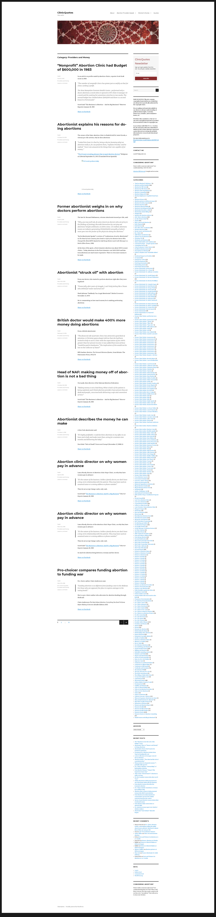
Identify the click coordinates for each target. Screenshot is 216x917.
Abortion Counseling (140, 192)
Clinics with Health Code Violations (144, 242)
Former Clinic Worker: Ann (142, 330)
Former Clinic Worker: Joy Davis (143, 390)
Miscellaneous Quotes (141, 517)
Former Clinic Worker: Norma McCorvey (146, 441)
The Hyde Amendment (141, 673)
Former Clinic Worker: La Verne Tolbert (145, 408)
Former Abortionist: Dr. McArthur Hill (145, 295)
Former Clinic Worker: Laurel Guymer (145, 410)
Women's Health (139, 707)
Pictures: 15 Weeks (140, 565)
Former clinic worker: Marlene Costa (145, 429)
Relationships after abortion (142, 632)
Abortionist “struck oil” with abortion (90, 272)
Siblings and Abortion (141, 650)
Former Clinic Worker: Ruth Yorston (144, 450)
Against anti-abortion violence (143, 215)
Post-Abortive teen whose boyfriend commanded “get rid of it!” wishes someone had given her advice (144, 796)
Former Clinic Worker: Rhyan (143, 447)
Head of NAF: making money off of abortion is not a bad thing (92, 374)
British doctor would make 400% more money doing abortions (91, 322)
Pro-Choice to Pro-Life (141, 609)
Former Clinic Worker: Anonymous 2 (145, 341)
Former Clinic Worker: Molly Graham (145, 434)
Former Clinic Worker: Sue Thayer (144, 459)
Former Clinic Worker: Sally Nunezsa (145, 452)
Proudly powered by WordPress (74, 906)
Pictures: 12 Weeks (140, 560)
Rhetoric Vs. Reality (140, 641)
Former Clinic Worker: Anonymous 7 (145, 349)
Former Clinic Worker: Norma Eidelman (146, 440)
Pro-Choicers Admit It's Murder (143, 611)
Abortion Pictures (139, 199)
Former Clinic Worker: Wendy (143, 470)
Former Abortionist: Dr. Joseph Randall (145, 291)
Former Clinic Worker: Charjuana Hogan (146, 367)
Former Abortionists (140, 311)
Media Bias (138, 510)
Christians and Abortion (141, 240)
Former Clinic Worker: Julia (142, 397)
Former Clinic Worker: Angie (142, 328)
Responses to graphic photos (143, 636)
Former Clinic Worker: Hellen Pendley (145, 378)
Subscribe (146, 78)
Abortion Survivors (140, 204)
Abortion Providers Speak (125, 13)
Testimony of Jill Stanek (141, 666)
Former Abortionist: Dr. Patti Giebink (145, 296)
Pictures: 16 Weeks (140, 567)
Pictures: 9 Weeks (139, 583)
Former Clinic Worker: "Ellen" (143, 323)
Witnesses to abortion (141, 703)
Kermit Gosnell (139, 498)
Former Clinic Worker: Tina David (144, 464)
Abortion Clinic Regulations (142, 190)
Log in (136, 870)
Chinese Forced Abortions (142, 236)
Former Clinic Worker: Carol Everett (144, 364)
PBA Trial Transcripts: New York (143, 540)
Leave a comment (62, 83)
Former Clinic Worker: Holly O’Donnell (145, 380)
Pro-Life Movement (140, 616)
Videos (136, 693)
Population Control (140, 592)
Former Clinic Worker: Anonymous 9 (145, 353)
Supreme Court (139, 661)
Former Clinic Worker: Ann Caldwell (144, 332)
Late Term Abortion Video (142, 500)
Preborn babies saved (141, 593)
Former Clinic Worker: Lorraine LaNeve (145, 417)
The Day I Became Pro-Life (142, 671)
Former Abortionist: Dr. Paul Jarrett (144, 298)
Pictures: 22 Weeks (140, 574)
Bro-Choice (138, 233)
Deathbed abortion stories (142, 249)
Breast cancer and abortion (142, 231)
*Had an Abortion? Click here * (143, 183)
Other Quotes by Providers (142, 533)
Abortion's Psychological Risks (143, 208)
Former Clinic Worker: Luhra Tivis (144, 418)
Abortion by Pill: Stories (141, 189)
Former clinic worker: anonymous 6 (144, 348)
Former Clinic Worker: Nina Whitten (144, 438)
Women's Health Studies (141, 710)
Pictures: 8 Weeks (139, 581)
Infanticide (138, 489)
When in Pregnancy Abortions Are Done (146, 698)
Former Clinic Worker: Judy (142, 395)
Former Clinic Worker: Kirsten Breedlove (146, 404)
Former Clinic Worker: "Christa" (143, 321)
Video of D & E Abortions (141, 691)
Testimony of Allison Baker (142, 664)
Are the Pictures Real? (141, 219)
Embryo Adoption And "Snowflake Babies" (146, 252)
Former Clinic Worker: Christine (143, 369)
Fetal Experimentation (141, 263)
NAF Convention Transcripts (142, 521)
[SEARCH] (157, 90)
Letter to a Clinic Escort (141, 505)
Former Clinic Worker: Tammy (143, 461)
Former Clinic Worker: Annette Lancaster (146, 334)
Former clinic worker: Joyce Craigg (144, 392)
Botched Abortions (140, 229)
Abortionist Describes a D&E (142, 210)
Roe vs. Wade (138, 643)
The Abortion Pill (139, 670)
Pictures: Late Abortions (141, 588)
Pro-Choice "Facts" (140, 602)
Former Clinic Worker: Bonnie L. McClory (146, 355)
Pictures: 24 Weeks (140, 576)
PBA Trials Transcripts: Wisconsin (144, 544)
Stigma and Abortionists (141, 655)
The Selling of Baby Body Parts (143, 675)
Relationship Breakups (141, 631)
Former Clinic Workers (141, 475)
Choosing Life (138, 238)
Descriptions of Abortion (141, 250)
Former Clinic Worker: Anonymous (144, 337)
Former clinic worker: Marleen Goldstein (146, 426)
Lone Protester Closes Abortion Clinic (145, 507)
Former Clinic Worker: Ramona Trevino (145, 445)
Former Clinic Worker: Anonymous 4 (145, 344)
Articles (137, 220)
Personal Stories (139, 549)
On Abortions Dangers (141, 525)
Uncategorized (139, 684)
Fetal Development (140, 261)
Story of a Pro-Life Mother (142, 659)
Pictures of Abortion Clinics (142, 551)
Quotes (156, 13)
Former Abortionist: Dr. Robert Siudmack (146, 300)
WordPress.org (139, 875)
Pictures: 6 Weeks (139, 578)
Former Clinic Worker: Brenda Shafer (145, 358)
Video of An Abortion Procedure (143, 689)
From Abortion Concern (141, 477)
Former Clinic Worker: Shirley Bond (144, 457)
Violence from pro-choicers (142, 696)
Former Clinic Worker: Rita (142, 448)
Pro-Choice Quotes (62, 585)
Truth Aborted (139, 678)
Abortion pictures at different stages (145, 201)
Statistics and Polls (140, 654)
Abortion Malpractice (140, 194)
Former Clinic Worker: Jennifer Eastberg (146, 383)
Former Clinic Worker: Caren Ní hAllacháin (146, 360)
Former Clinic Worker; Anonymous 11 (145, 319)
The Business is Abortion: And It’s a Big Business (102, 494)
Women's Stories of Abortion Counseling (146, 714)
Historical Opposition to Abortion (144, 484)
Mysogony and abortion (141, 519)
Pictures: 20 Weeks (140, 571)
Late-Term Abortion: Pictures (147, 831)
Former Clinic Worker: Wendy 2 (143, 471)
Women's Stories (139, 712)
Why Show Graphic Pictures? (142, 701)
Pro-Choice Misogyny (141, 604)
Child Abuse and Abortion (142, 235)
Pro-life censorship (140, 615)
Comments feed (139, 874)
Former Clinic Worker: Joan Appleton (145, 388)
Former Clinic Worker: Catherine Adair (145, 365)
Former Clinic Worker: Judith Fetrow (144, 394)
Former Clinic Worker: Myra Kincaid (144, 436)
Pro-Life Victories (140, 620)
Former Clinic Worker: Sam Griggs (144, 454)
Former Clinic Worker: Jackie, (143, 381)
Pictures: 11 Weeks (140, 558)
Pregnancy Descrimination (142, 599)
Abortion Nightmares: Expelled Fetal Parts (146, 196)
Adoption (137, 213)
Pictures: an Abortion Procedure (143, 585)
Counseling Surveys (140, 245)
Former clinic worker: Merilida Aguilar (145, 431)
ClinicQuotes (65, 12)
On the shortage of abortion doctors (144, 528)
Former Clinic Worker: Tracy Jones (144, 468)
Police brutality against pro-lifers (144, 590)
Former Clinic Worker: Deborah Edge (145, 372)
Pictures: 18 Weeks (140, 569)
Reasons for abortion (140, 629)
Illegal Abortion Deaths (141, 486)
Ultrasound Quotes (140, 680)
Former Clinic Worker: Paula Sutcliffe (145, 443)
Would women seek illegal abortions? (145, 717)
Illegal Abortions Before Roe (142, 487)
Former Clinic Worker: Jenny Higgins (145, 385)
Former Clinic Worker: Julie (142, 399)
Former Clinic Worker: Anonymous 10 (145, 339)
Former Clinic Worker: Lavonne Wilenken (146, 411)
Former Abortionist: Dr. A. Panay (143, 270)
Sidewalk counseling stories (142, 652)
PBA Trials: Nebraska (140, 548)
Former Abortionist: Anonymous (144, 268)
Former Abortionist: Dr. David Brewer (145, 286)
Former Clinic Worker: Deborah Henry (145, 374)
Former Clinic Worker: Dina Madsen (144, 376)
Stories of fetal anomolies (142, 657)
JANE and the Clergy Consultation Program (146, 494)
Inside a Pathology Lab (141, 491)
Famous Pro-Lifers (140, 259)
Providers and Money (63, 81)
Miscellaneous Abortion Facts (143, 516)
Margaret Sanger (139, 509)
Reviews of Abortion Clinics (142, 639)
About (112, 13)
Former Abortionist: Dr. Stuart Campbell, (146, 305)
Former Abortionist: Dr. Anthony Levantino (146, 272)
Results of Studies (140, 638)
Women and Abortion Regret (143, 705)
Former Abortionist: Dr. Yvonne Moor (145, 307)
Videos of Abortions (140, 694)
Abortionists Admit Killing (142, 212)
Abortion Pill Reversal (139, 171)
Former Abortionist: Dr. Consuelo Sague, (146, 284)
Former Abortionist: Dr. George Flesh (145, 288)
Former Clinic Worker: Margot (143, 420)
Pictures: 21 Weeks (140, 572)
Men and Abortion (140, 512)
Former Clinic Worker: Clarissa (143, 371)
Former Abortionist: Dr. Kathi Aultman (145, 293)
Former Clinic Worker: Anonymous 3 (145, 342)
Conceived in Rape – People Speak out (145, 243)
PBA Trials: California (141, 546)
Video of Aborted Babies (141, 687)
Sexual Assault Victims (141, 648)
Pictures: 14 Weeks (140, 563)
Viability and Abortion (141, 685)
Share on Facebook (84, 111)
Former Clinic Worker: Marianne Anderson (146, 422)
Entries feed (138, 872)
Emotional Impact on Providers (143, 256)
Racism (137, 627)
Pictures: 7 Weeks (139, 579)
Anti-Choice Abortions (141, 217)
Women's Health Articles (141, 708)
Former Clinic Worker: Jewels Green (144, 387)
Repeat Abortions (139, 634)
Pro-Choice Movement (141, 606)
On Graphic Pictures (140, 526)
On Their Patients (139, 530)
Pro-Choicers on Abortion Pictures (144, 613)
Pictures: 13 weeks (140, 562)
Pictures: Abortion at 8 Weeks (150, 840)
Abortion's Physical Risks (141, 206)
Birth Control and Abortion (142, 222)
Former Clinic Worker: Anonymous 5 (145, 346)
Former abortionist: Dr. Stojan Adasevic (145, 303)
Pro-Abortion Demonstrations (143, 601)
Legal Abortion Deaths (141, 503)
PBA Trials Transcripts (141, 542)
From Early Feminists (141, 479)
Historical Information (141, 482)
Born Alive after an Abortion (142, 227)
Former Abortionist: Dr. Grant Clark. (144, 289)
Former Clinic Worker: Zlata (142, 473)
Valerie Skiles (138, 833)
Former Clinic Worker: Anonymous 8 (145, 351)
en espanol (138, 258)
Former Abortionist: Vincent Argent (144, 309)
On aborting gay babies (141, 523)
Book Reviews (138, 226)
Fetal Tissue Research (141, 266)
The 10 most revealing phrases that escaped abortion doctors (99, 154)
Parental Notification (140, 539)
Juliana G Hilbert (139, 849)
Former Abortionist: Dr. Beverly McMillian (146, 280)
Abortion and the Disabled (142, 185)
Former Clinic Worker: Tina (142, 463)
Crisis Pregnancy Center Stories (143, 247)
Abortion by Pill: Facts (141, 187)
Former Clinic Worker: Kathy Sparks (144, 401)
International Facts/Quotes (142, 493)
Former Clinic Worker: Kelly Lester (144, 403)
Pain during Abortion (140, 537)
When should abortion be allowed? (144, 700)
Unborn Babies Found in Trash (143, 682)
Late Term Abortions (140, 502)
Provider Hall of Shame (141, 622)
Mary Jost (137, 853)
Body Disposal (139, 224)
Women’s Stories (143, 13)
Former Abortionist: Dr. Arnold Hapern (145, 275)
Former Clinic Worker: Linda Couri (144, 415)
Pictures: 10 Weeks (140, 556)
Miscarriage (138, 514)
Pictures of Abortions (140, 555)
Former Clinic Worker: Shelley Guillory (145, 456)
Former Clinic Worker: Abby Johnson (145, 326)
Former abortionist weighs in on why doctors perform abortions (90, 208)
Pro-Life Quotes (139, 618)
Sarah (58, 76)
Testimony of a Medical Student (144, 662)
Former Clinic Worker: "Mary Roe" (144, 325)
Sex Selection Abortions (141, 645)
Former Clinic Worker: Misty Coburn (144, 433)
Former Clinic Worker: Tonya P (143, 466)
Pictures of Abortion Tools (142, 553)
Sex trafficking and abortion (142, 647)
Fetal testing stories (140, 265)
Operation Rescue (140, 532)
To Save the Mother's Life (142, 677)
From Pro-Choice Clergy (141, 480)
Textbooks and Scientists (142, 668)
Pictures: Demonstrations (142, 586)
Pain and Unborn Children (142, 535)
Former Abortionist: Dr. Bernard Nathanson (146, 277)
